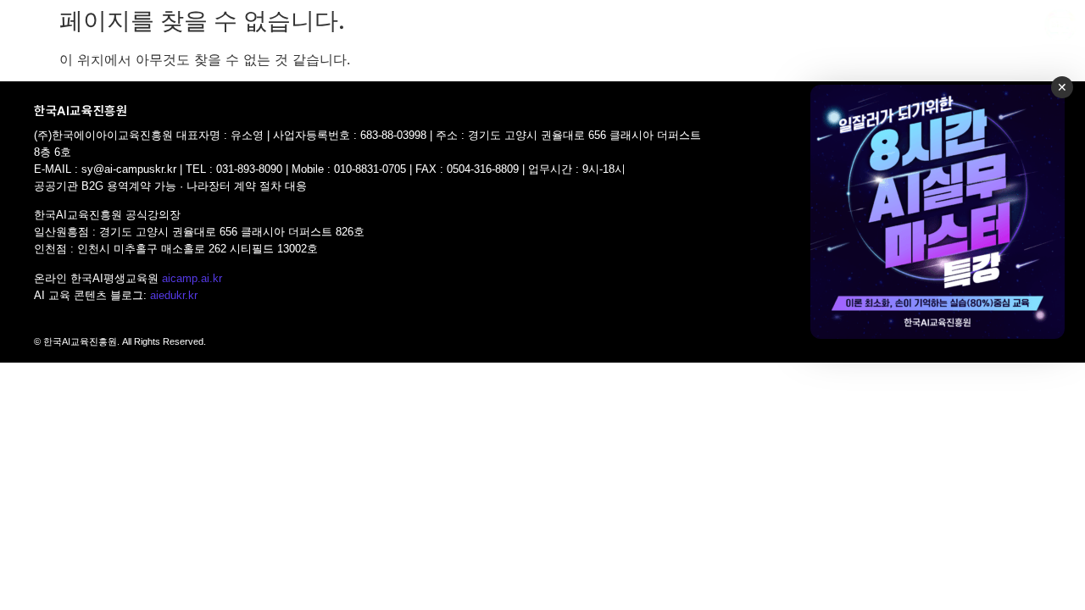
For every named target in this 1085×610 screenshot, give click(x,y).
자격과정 (658, 27)
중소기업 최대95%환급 (543, 27)
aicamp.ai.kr (192, 278)
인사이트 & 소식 (911, 27)
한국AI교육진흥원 (65, 47)
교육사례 (752, 27)
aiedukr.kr (174, 295)
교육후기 (821, 27)
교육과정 (403, 27)
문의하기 (934, 66)
